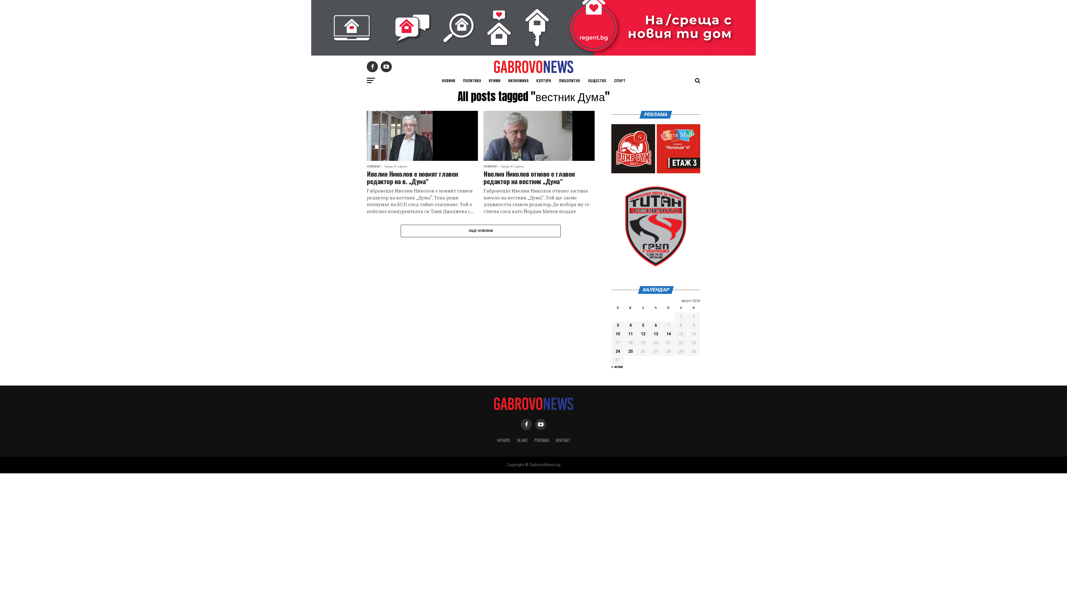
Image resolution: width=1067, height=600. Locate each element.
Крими (494, 80)
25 (630, 351)
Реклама (541, 440)
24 (617, 351)
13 (656, 334)
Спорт (619, 80)
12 (643, 334)
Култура (543, 80)
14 (668, 334)
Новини (448, 80)
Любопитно (569, 80)
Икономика (518, 80)
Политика (472, 80)
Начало (503, 440)
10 (617, 334)
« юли (617, 366)
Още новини (480, 231)
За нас (522, 440)
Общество (597, 80)
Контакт (563, 440)
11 (630, 334)
